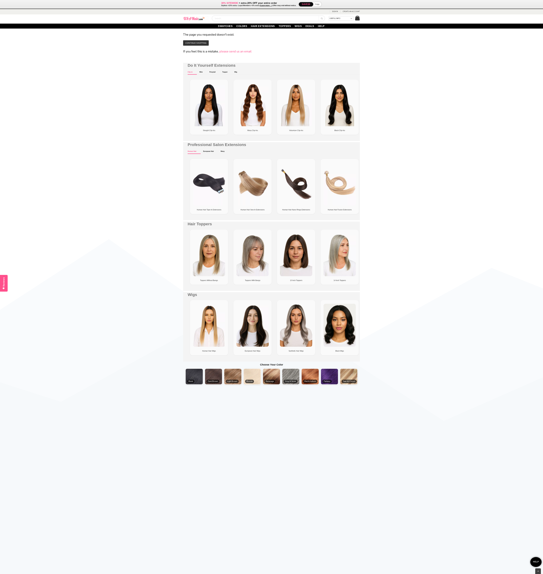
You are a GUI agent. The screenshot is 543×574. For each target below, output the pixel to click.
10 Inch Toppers (296, 280)
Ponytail (212, 72)
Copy (317, 4)
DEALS (309, 26)
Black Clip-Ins (339, 130)
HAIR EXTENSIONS (263, 26)
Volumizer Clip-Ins (296, 130)
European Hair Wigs (252, 351)
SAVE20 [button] (306, 4)
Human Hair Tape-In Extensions (209, 210)
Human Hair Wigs (209, 351)
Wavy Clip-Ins (252, 130)
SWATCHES (225, 26)
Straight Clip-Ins (209, 130)
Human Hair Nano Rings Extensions (296, 210)
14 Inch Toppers (340, 280)
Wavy (223, 151)
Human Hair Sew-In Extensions (253, 210)
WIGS (298, 26)
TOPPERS (285, 26)
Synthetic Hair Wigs (296, 351)
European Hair (208, 151)
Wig (235, 72)
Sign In (335, 11)
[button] (194, 376)
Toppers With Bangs (252, 280)
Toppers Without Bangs (209, 280)
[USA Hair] (196, 18)
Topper (225, 72)
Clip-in (190, 72)
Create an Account (351, 11)
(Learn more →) (266, 6)
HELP (321, 26)
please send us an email (235, 51)
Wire (201, 72)
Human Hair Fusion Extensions (340, 210)
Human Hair (192, 151)
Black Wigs (339, 351)
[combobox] (268, 18)
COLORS (241, 26)
